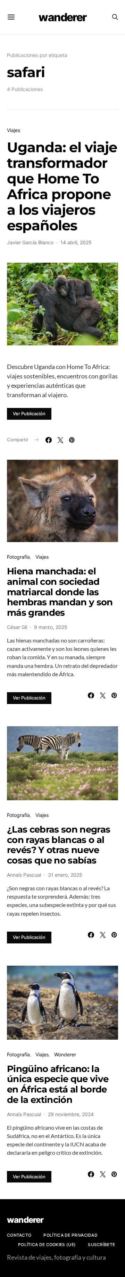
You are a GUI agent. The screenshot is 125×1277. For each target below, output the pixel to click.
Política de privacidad (70, 1235)
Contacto (19, 1235)
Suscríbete (101, 1244)
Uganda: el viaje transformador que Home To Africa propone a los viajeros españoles (62, 186)
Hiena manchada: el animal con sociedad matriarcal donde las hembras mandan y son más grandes (60, 591)
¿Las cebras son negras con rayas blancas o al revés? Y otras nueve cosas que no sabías (58, 845)
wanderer (62, 17)
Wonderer (65, 1054)
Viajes (13, 130)
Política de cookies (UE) (47, 1244)
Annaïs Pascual (24, 875)
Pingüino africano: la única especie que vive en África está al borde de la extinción (57, 1084)
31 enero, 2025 (65, 875)
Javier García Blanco (30, 242)
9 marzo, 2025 (50, 627)
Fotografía (18, 557)
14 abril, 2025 (76, 242)
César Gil (17, 627)
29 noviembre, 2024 (71, 1114)
